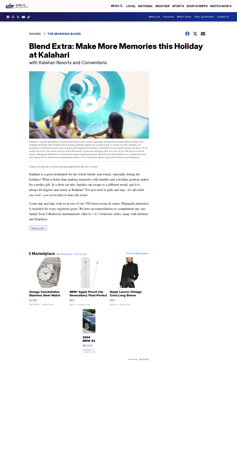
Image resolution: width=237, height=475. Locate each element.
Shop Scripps (197, 6)
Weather (162, 6)
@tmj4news (29, 17)
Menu (115, 6)
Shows (35, 34)
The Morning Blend (64, 34)
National (145, 6)
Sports (178, 6)
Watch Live (154, 17)
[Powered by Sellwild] (144, 359)
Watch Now (220, 6)
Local (131, 6)
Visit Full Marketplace (137, 253)
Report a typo (38, 228)
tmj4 (9, 17)
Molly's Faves (184, 17)
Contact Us (223, 17)
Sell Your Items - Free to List (71, 254)
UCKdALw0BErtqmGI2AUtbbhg (24, 17)
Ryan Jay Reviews (204, 17)
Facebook (168, 17)
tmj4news (14, 17)
